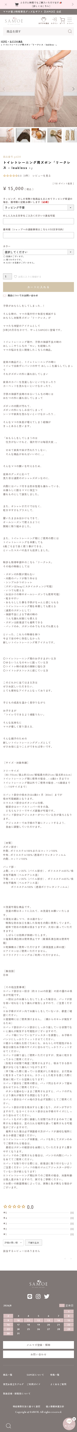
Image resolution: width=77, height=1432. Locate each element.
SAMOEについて (35, 1374)
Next (73, 89)
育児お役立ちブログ (13, 1384)
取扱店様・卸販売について (17, 1393)
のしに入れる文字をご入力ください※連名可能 (29, 215)
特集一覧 (54, 1374)
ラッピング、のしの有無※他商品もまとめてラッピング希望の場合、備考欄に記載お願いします (38, 200)
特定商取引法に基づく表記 (26, 1406)
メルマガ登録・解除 (38, 1345)
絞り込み (34, 1242)
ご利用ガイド (33, 1384)
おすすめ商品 (16, 41)
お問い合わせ (38, 1354)
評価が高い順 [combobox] (11, 1242)
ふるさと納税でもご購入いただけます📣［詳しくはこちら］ (41, 4)
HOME (4, 41)
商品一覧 (7, 1374)
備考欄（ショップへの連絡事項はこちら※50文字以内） (34, 229)
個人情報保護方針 (55, 1406)
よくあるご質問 (58, 1384)
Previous (3, 89)
